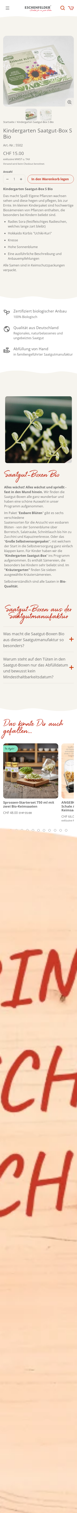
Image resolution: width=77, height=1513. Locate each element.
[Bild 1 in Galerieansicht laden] (31, 115)
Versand (7, 163)
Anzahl (7, 172)
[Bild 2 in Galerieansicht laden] (46, 115)
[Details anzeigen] (30, 771)
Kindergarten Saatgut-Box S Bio (35, 122)
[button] (62, 8)
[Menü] (7, 8)
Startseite (8, 122)
